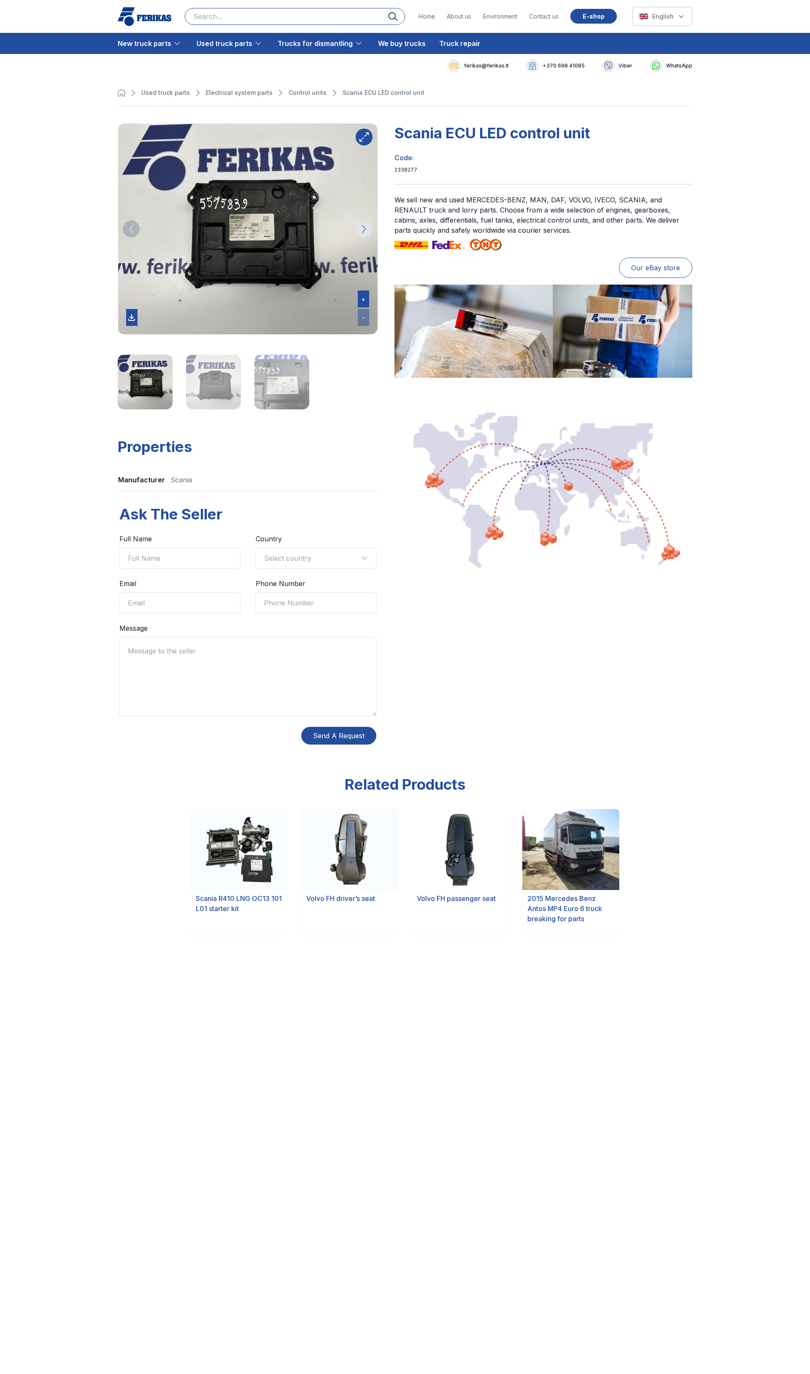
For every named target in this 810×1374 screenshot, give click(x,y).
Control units (308, 92)
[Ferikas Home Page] (144, 16)
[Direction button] (131, 228)
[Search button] (396, 16)
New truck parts (144, 43)
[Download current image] (132, 317)
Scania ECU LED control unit (383, 92)
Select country (287, 558)
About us (459, 16)
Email (127, 583)
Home (426, 16)
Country (269, 539)
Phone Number (280, 583)
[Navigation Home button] (124, 93)
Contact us (544, 16)
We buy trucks (402, 43)
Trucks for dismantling (315, 43)
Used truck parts (224, 43)
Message (133, 628)
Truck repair (460, 43)
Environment (500, 16)
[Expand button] (364, 137)
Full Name (135, 539)
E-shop (594, 16)
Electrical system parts (239, 92)
